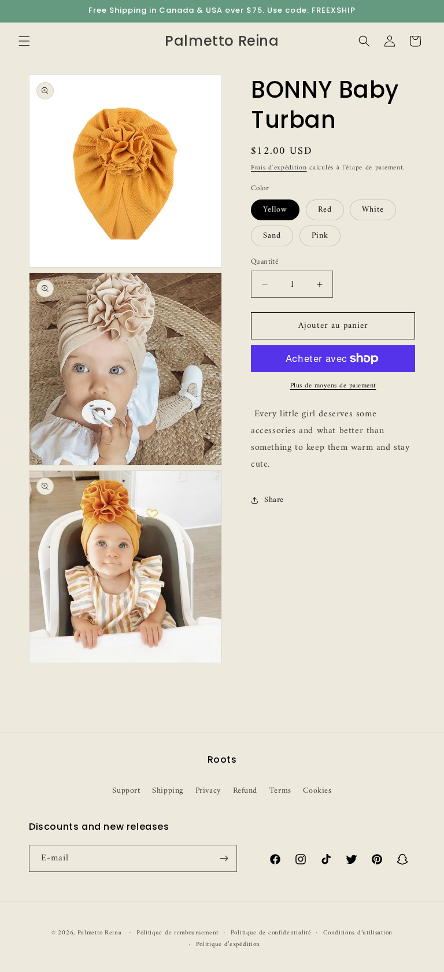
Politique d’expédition (228, 945)
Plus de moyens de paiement (333, 386)
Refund (245, 790)
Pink (320, 235)
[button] (24, 41)
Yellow (275, 209)
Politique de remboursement (177, 933)
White (373, 209)
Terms (280, 790)
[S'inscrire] (223, 858)
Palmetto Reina (99, 932)
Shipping (167, 790)
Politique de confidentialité (271, 933)
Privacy (208, 790)
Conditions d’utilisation (358, 933)
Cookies (317, 790)
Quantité (264, 262)
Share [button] (274, 500)
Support (126, 790)
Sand (272, 235)
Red (325, 209)
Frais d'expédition (279, 168)
